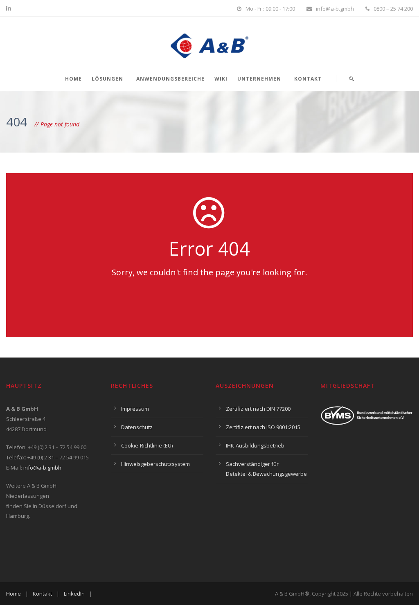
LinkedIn (74, 593)
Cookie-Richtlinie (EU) (147, 445)
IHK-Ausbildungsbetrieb (255, 445)
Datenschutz (137, 427)
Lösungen (107, 78)
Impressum (135, 408)
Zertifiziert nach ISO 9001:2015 (263, 427)
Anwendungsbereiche (170, 78)
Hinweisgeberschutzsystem (155, 464)
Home (73, 78)
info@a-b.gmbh (42, 467)
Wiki (221, 78)
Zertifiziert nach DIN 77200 (258, 408)
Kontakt (308, 78)
